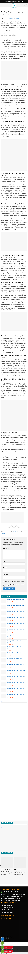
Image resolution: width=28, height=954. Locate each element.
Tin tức (3, 9)
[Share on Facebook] (9, 527)
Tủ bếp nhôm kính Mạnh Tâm (19, 950)
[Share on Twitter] (11, 527)
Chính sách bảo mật (7, 905)
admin (17, 18)
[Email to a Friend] (14, 527)
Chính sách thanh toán (7, 912)
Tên (4, 561)
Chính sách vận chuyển (8, 907)
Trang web (6, 574)
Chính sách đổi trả (6, 910)
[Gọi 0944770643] (2, 947)
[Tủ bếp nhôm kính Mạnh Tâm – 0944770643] (14, 5)
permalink (3, 533)
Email (5, 568)
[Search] (25, 5)
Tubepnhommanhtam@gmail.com (11, 898)
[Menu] (2, 5)
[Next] (26, 869)
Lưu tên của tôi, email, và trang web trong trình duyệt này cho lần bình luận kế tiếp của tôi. (14, 584)
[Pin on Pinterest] (16, 527)
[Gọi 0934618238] (2, 951)
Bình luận (6, 548)
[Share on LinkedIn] (19, 527)
